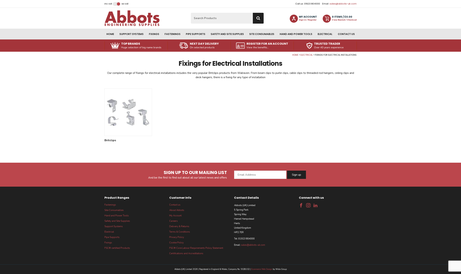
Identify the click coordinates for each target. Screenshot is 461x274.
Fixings (154, 34)
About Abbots (176, 210)
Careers (173, 221)
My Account (175, 215)
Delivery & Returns (179, 226)
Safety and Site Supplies (227, 34)
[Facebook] (301, 205)
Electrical (325, 34)
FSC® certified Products (117, 248)
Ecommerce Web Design (261, 269)
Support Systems (131, 34)
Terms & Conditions (179, 231)
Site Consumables (261, 34)
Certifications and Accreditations (186, 253)
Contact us (346, 34)
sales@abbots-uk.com (343, 3)
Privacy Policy (176, 237)
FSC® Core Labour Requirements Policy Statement (196, 248)
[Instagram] (308, 205)
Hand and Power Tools (296, 34)
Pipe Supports (195, 34)
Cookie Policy (176, 242)
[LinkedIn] (315, 205)
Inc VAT (108, 3)
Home (110, 34)
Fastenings (172, 34)
